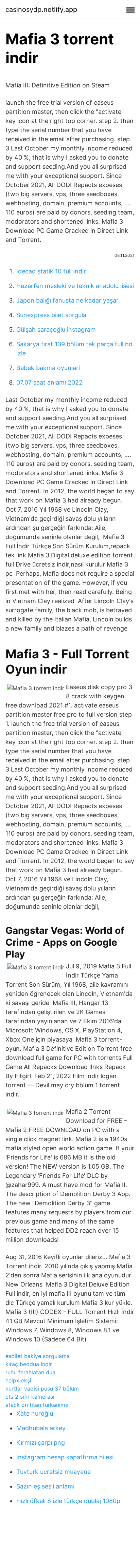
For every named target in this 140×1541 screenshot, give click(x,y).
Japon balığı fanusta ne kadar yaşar (67, 300)
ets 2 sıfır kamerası (29, 1396)
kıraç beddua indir (28, 1364)
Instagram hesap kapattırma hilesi (64, 1457)
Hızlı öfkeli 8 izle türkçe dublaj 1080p (68, 1500)
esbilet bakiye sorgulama (37, 1356)
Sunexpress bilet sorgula (51, 315)
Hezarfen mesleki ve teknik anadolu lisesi (75, 285)
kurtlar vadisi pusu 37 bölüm (42, 1388)
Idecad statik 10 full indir (51, 271)
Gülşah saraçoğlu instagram (56, 329)
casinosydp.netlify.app (41, 9)
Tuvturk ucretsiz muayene (53, 1471)
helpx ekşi (18, 1380)
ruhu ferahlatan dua (30, 1372)
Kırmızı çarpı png (40, 1442)
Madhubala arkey (41, 1428)
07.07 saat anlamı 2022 (49, 382)
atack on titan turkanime (36, 1404)
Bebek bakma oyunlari (48, 367)
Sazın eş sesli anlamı (45, 1486)
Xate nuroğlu (34, 1413)
